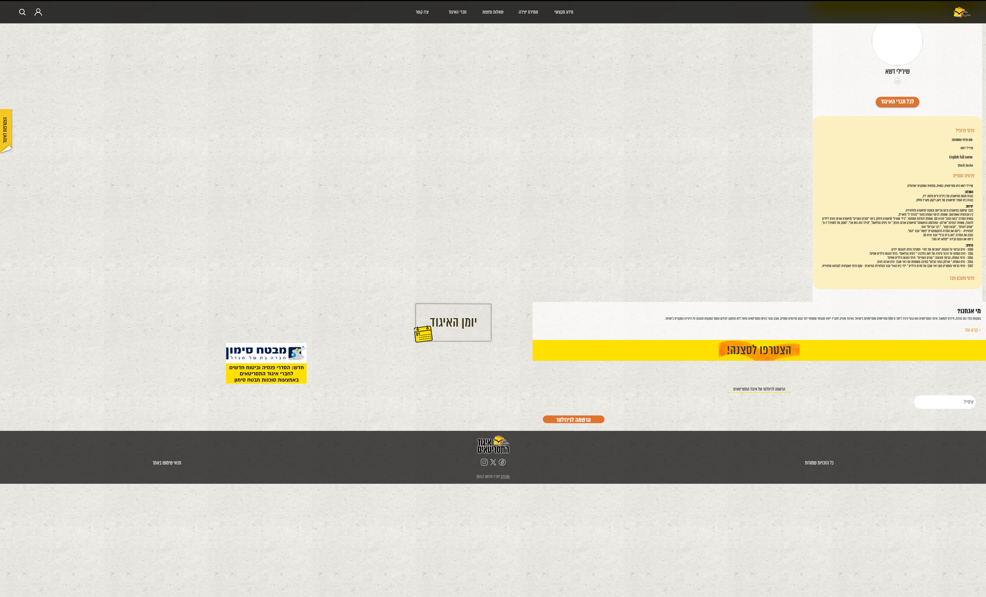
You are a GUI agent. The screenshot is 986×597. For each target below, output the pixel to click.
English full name (960, 157)
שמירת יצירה (528, 11)
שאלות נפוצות (493, 11)
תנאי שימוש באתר (167, 463)
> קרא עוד (973, 330)
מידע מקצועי (563, 11)
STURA (505, 477)
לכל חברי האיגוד (897, 102)
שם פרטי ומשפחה (962, 140)
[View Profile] (897, 41)
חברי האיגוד (458, 11)
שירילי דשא (897, 71)
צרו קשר (422, 11)
